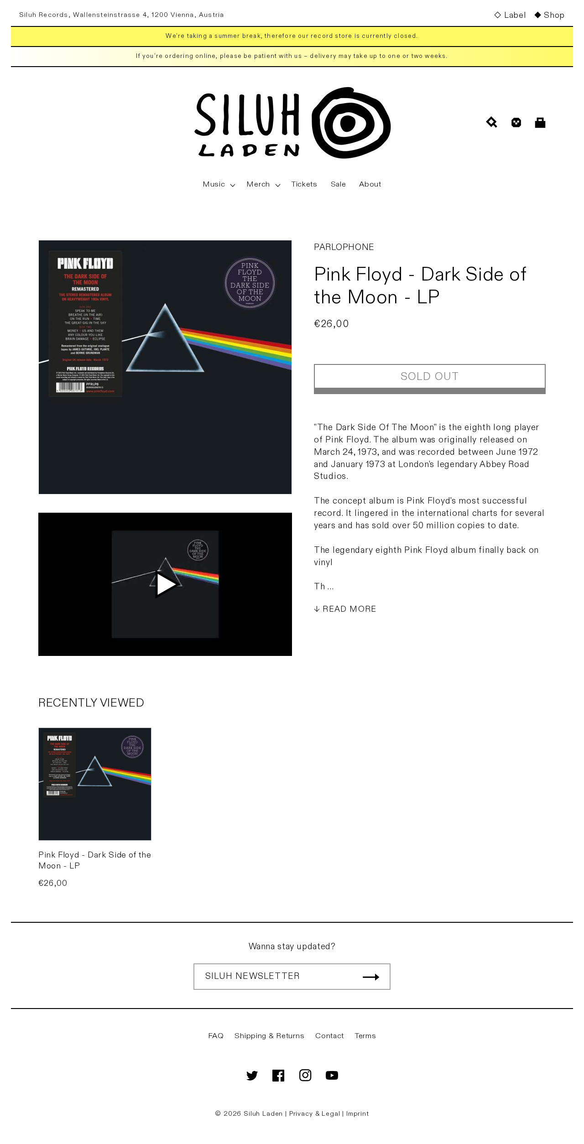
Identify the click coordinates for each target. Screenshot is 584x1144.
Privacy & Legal (315, 1113)
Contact (329, 1036)
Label (515, 15)
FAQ (216, 1036)
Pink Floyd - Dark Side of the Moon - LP (94, 860)
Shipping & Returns (269, 1036)
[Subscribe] (371, 976)
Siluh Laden (263, 1113)
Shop (554, 15)
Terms (365, 1036)
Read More (349, 609)
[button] (218, 184)
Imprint (357, 1113)
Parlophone (344, 247)
